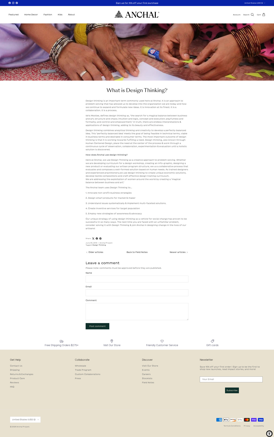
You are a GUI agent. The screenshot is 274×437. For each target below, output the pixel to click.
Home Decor (31, 15)
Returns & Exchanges (21, 374)
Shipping (15, 370)
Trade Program (83, 370)
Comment (91, 300)
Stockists (147, 378)
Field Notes (148, 383)
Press (78, 378)
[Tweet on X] (93, 238)
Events (146, 370)
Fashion (48, 15)
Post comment (97, 326)
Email (89, 287)
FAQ (12, 387)
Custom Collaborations (87, 374)
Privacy (247, 426)
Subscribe (231, 390)
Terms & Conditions (232, 426)
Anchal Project (23, 426)
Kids (60, 15)
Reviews (14, 383)
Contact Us (16, 366)
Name (89, 273)
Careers (146, 374)
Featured (14, 15)
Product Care (17, 378)
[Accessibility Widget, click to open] (269, 433)
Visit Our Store (150, 366)
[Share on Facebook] (97, 238)
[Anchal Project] (137, 15)
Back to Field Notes (137, 252)
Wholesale (80, 366)
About (71, 15)
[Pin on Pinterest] (100, 238)
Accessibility (258, 426)
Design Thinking (99, 245)
